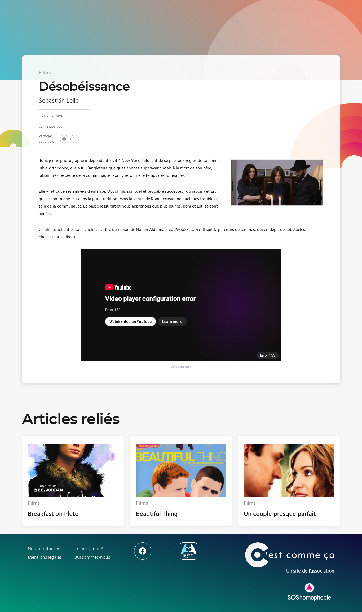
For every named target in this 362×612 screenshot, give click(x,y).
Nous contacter (43, 548)
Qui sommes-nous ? (93, 557)
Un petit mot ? (88, 548)
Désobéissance (181, 366)
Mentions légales (45, 557)
